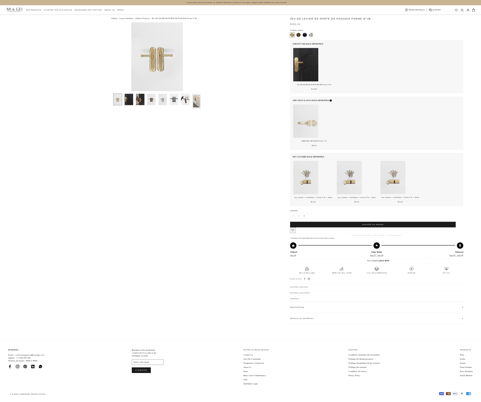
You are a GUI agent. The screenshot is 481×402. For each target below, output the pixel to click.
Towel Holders (466, 367)
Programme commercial (254, 363)
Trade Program (416, 10)
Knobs (462, 359)
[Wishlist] (456, 10)
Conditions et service (357, 371)
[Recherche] (462, 10)
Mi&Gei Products (142, 18)
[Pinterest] (309, 279)
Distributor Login (251, 384)
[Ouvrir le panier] (473, 9)
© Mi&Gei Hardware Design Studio (28, 394)
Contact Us (248, 355)
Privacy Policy (354, 375)
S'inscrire (141, 370)
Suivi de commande (252, 359)
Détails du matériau (302, 318)
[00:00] (157, 56)
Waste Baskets (466, 375)
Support (436, 10)
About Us (109, 10)
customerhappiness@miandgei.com (29, 355)
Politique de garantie (357, 367)
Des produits (33, 10)
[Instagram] (17, 366)
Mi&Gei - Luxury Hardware (122, 18)
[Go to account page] (468, 10)
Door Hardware (466, 371)
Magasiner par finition (88, 10)
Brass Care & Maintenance (255, 375)
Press (120, 10)
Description (297, 307)
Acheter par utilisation (58, 10)
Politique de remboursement (360, 359)
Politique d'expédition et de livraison (364, 363)
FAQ (245, 380)
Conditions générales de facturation (364, 355)
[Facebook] (304, 279)
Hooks (463, 363)
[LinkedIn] (33, 366)
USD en (10, 398)
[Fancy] (40, 366)
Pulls (462, 355)
